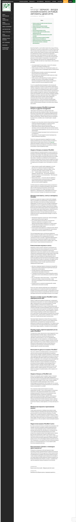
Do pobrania (40, 1)
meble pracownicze (5, 15)
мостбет (52, 142)
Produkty (32, 1)
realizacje (47, 1)
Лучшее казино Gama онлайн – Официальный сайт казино (42, 467)
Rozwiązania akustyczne (5, 48)
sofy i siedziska (6, 42)
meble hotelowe (6, 31)
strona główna (23, 1)
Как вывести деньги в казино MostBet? (41, 37)
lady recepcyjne (6, 29)
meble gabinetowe (5, 19)
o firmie (54, 1)
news (32, 7)
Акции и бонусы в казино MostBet (40, 26)
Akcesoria (4, 45)
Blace (65, 1)
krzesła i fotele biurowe (6, 39)
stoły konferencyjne (6, 35)
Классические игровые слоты (39, 30)
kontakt (60, 1)
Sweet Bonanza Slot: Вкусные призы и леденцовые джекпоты (43, 471)
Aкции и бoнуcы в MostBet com (39, 38)
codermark (42, 16)
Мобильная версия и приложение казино (42, 40)
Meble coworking (6, 26)
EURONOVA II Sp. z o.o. (7, 1)
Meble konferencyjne (6, 23)
